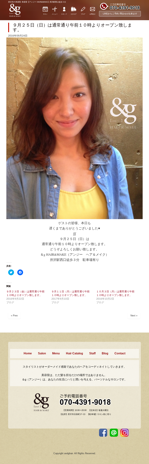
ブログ (83, 14)
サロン (45, 14)
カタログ (73, 14)
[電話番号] (120, 9)
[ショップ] (45, 11)
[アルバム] (73, 11)
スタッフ (64, 14)
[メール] (92, 11)
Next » (133, 315)
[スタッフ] (64, 11)
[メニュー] (55, 11)
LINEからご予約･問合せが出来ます (120, 13)
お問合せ (92, 14)
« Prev (14, 315)
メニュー (55, 14)
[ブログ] (83, 11)
